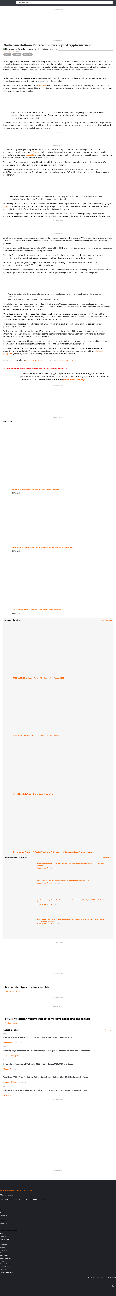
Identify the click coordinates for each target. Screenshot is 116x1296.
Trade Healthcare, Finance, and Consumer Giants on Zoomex (36, 735)
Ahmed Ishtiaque (10, 1056)
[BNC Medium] (20, 1207)
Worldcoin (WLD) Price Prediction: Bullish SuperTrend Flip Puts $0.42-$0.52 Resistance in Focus (45, 1077)
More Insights (109, 1030)
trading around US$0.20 (65, 360)
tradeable (29, 155)
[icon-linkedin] (9, 1207)
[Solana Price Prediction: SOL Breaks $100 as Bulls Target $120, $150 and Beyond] (59, 557)
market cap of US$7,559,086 (37, 360)
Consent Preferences (6, 1272)
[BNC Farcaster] (28, 1207)
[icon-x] (13, 1207)
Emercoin (43, 85)
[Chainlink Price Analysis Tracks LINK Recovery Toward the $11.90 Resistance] (59, 427)
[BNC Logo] (58, 1186)
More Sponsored (107, 620)
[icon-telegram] (5, 1207)
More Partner (107, 857)
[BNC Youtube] (16, 1207)
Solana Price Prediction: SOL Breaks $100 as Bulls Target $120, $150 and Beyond (36, 609)
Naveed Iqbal (8, 1042)
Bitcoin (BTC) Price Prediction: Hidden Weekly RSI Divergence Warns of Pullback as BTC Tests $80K (42, 547)
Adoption (7, 54)
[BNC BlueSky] (24, 1207)
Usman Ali (7, 1069)
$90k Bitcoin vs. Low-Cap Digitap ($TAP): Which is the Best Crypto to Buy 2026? (63, 880)
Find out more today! (74, 379)
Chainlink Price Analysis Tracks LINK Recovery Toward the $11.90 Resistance (35, 489)
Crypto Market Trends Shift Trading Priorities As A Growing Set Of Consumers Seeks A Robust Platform (53, 852)
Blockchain (17, 54)
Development (27, 54)
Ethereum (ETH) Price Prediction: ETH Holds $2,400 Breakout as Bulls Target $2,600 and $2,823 (45, 1090)
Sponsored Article (44, 868)
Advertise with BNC (58, 40)
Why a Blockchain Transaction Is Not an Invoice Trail (33, 794)
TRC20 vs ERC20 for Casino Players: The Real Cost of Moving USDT (38, 678)
